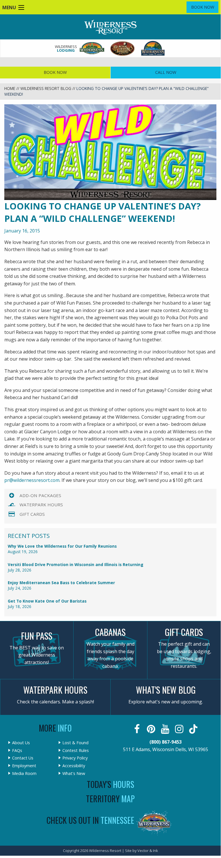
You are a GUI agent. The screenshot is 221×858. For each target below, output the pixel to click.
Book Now (202, 7)
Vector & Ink (147, 850)
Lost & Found (75, 742)
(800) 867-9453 (165, 742)
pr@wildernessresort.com (31, 480)
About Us (21, 742)
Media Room (24, 773)
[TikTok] (193, 729)
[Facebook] (137, 729)
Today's (110, 784)
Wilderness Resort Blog (45, 88)
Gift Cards (32, 514)
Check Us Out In (90, 820)
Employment (24, 765)
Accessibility (73, 765)
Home (9, 88)
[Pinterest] (151, 729)
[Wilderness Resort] (92, 48)
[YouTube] (165, 729)
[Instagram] (179, 729)
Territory (110, 799)
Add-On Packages (40, 495)
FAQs (17, 750)
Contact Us (22, 758)
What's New (73, 773)
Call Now (165, 72)
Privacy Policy (75, 758)
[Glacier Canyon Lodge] (123, 48)
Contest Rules (75, 750)
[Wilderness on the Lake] (153, 48)
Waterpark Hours (41, 504)
